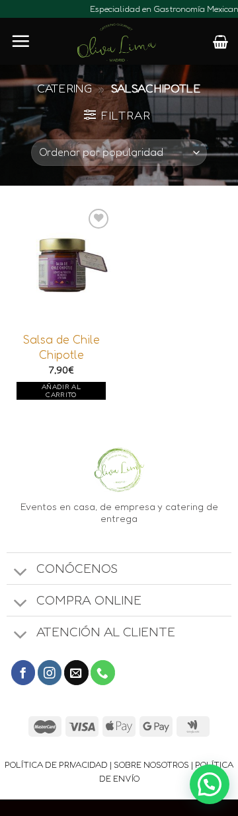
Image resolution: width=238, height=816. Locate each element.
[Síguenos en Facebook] (23, 672)
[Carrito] (220, 41)
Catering (64, 88)
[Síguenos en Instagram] (50, 672)
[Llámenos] (103, 672)
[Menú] (20, 40)
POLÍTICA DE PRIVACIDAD (56, 764)
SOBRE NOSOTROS (151, 764)
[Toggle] (21, 572)
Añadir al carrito (61, 391)
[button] (209, 784)
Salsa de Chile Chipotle (61, 347)
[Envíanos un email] (76, 672)
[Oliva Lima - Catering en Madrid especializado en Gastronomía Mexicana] (117, 43)
